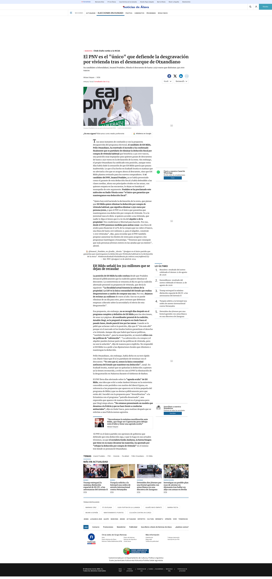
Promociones (108, 527)
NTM (85, 492)
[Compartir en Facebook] (169, 76)
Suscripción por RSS (173, 539)
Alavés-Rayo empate (154, 507)
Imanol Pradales (99, 456)
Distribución (149, 537)
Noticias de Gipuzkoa (130, 539)
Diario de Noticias (129, 537)
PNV (109, 456)
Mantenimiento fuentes (114, 513)
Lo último (161, 266)
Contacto (95, 527)
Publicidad (133, 527)
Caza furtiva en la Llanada (129, 507)
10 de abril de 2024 (128, 259)
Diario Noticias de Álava (109, 539)
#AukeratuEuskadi (106, 256)
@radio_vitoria (114, 251)
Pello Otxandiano (137, 456)
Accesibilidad (159, 569)
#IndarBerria (119, 256)
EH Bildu (149, 456)
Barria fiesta (172, 507)
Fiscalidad (125, 456)
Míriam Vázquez (88, 77)
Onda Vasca (127, 541)
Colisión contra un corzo (140, 513)
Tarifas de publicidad (152, 541)
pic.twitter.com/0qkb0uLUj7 (137, 256)
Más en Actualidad (95, 461)
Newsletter (121, 527)
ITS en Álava (107, 507)
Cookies (151, 569)
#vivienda (127, 254)
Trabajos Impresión (173, 537)
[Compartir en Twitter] (175, 76)
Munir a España (91, 513)
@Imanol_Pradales (97, 251)
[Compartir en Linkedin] (181, 76)
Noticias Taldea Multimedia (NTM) (112, 541)
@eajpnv (127, 251)
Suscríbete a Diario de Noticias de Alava (156, 527)
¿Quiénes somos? (182, 527)
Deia (103, 537)
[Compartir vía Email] (187, 76)
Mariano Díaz (90, 507)
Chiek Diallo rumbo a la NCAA (107, 51)
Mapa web (149, 539)
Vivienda (116, 456)
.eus (86, 527)
